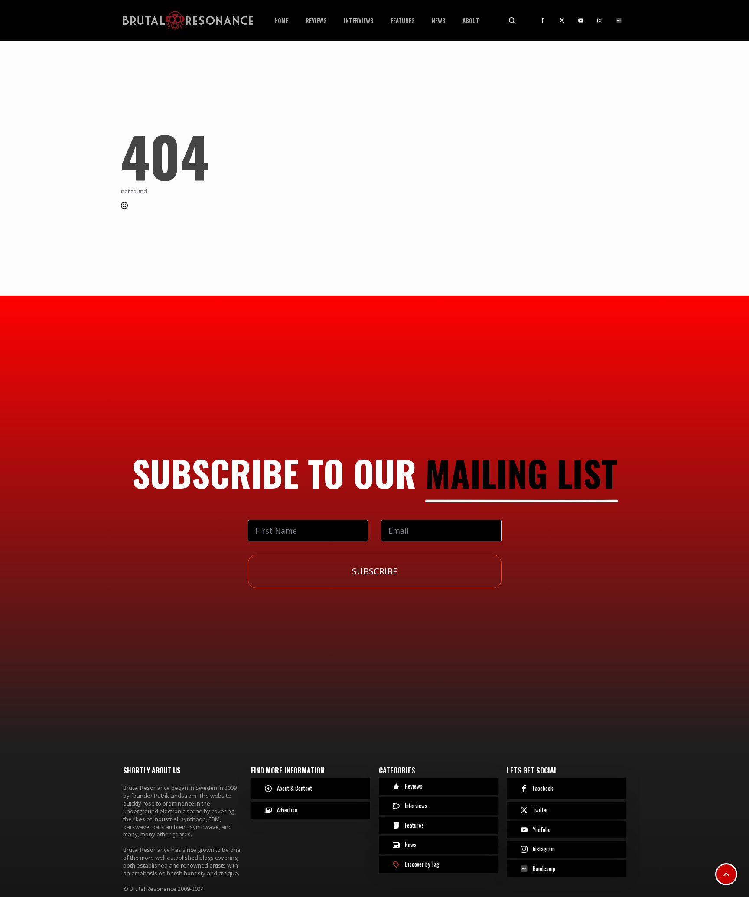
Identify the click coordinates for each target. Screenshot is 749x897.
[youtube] (581, 20)
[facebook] (543, 20)
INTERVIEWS (358, 20)
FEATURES (402, 20)
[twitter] (562, 20)
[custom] (619, 20)
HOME (281, 20)
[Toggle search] (512, 20)
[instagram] (600, 20)
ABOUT (470, 20)
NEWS (438, 20)
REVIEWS (316, 20)
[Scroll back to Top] (726, 874)
